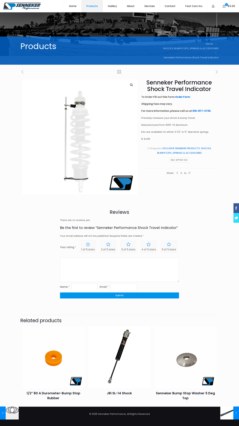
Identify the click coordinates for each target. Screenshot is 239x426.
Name (65, 287)
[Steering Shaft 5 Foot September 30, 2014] (229, 413)
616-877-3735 (202, 111)
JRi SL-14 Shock (119, 393)
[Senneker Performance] (22, 6)
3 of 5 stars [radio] (128, 249)
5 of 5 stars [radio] (169, 249)
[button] (131, 85)
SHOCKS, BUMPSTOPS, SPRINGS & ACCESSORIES (191, 48)
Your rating (68, 247)
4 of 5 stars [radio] (148, 249)
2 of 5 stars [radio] (108, 249)
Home (209, 43)
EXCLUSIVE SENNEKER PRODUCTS (181, 148)
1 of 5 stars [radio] (88, 249)
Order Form (182, 97)
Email (104, 287)
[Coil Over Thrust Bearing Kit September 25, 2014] (9, 413)
